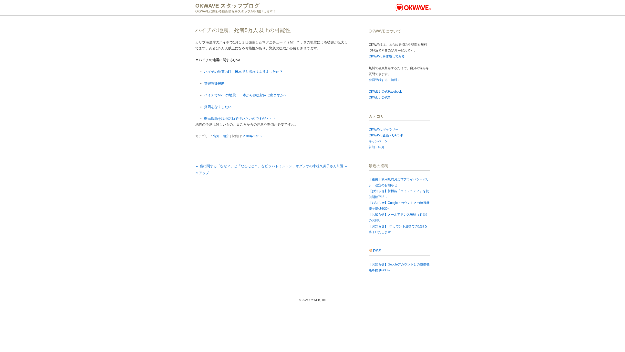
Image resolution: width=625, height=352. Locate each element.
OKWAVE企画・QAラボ (386, 135)
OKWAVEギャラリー (383, 129)
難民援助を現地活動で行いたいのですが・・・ (240, 119)
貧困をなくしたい (217, 107)
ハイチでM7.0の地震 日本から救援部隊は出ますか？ (245, 95)
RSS (377, 251)
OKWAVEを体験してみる (387, 56)
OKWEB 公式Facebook (385, 91)
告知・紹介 (221, 136)
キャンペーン (378, 141)
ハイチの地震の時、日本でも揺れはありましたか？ (243, 72)
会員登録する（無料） (384, 80)
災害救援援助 (214, 83)
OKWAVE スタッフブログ (227, 6)
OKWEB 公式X (379, 97)
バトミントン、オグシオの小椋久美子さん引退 (310, 166)
